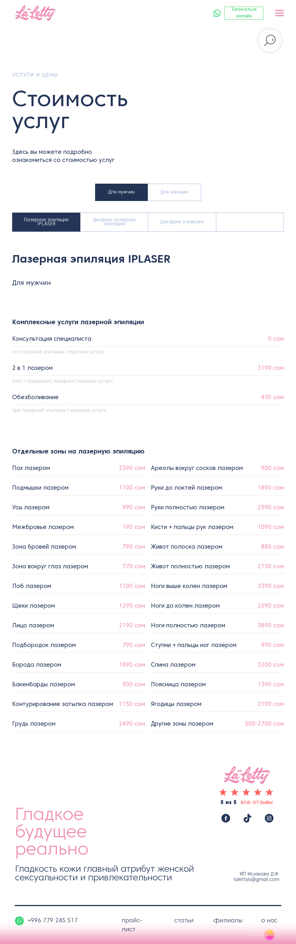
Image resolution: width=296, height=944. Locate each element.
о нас (269, 920)
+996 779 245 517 (53, 920)
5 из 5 (228, 802)
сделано (255, 934)
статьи (184, 920)
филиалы (228, 920)
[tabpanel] (148, 346)
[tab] (46, 222)
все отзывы (257, 802)
